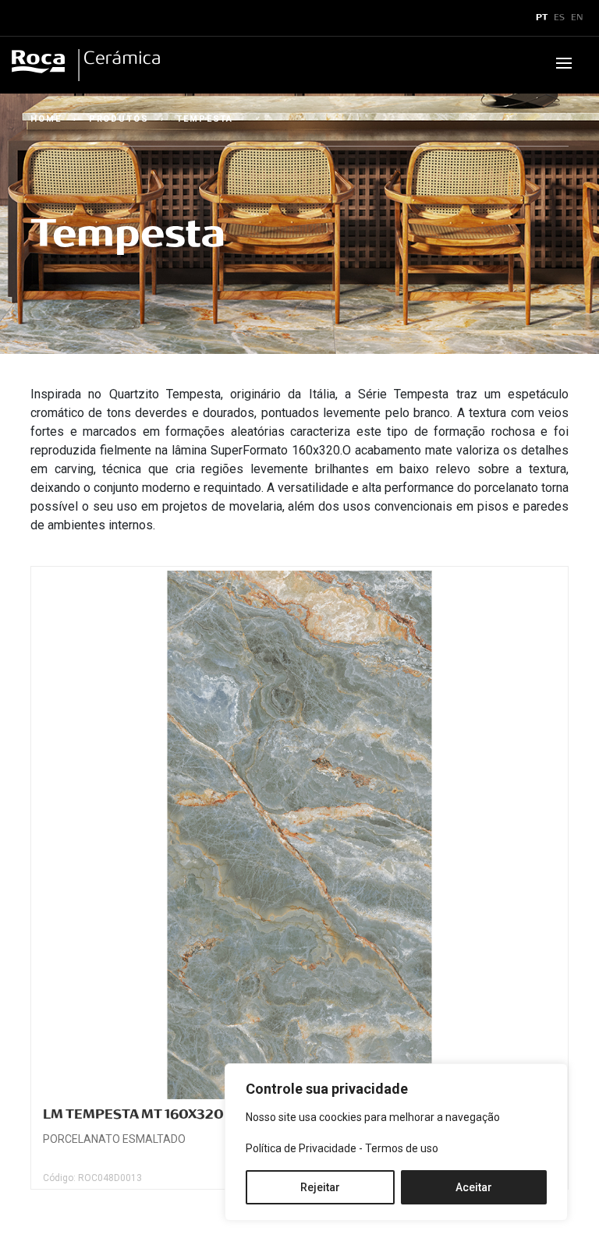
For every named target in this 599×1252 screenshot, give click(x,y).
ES (559, 18)
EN (577, 18)
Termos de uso (401, 1148)
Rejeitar (320, 1187)
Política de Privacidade (301, 1148)
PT (542, 18)
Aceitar (473, 1187)
